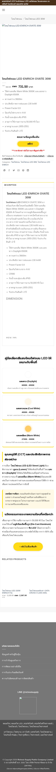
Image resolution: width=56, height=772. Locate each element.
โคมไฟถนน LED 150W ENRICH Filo (11, 592)
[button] (3, 10)
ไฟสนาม (17, 732)
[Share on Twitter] (14, 170)
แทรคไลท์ (35, 732)
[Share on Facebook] (9, 170)
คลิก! (30, 143)
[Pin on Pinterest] (23, 170)
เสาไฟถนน (8, 732)
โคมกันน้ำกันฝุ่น (10, 735)
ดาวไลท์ (26, 732)
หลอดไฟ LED (16, 724)
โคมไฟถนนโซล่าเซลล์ (38, 726)
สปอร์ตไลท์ (28, 724)
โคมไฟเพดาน (45, 732)
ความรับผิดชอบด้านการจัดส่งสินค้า (18, 678)
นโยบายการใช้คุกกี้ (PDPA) (41, 768)
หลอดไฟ (6, 724)
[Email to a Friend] (18, 170)
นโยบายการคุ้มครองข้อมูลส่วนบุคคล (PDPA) (19, 768)
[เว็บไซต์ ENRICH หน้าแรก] (24, 632)
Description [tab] (10, 185)
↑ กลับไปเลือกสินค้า (28, 547)
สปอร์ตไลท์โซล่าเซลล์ (43, 724)
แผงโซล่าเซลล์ (47, 735)
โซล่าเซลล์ (34, 735)
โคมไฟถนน (16, 19)
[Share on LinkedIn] (28, 170)
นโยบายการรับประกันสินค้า (34, 156)
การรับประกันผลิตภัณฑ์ (12, 672)
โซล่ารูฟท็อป (23, 735)
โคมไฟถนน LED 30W (35, 19)
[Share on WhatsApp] (4, 170)
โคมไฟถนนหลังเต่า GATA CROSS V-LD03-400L (39, 592)
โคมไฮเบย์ (12, 726)
